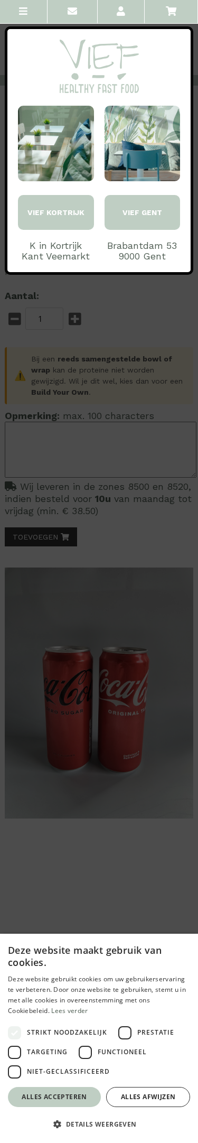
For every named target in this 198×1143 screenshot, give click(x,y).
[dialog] (99, 1038)
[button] (99, 1124)
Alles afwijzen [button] (148, 1096)
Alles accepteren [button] (54, 1096)
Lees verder (69, 1010)
